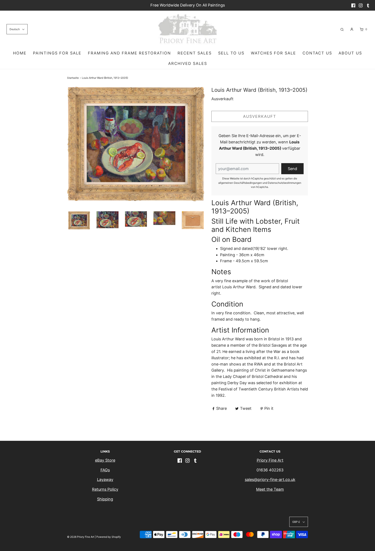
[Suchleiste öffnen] (342, 29)
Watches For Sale (273, 53)
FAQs (105, 470)
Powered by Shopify (108, 536)
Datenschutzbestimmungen (284, 182)
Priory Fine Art (270, 460)
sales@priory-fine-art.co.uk (270, 479)
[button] (79, 220)
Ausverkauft (259, 116)
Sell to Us (231, 53)
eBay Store (105, 460)
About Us (350, 53)
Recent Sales (195, 53)
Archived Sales (187, 63)
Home (19, 53)
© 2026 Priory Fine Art (80, 536)
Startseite (73, 77)
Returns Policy (105, 489)
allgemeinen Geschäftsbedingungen (240, 182)
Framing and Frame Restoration (129, 53)
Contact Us (317, 53)
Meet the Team (270, 489)
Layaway (105, 479)
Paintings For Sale (57, 53)
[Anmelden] (351, 29)
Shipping (105, 499)
